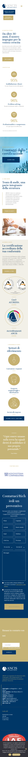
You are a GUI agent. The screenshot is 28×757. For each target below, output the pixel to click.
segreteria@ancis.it (11, 698)
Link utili (4, 716)
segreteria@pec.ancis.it (11, 700)
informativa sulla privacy (14, 647)
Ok (10, 754)
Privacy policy (5, 718)
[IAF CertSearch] (14, 734)
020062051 (11, 695)
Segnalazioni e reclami (7, 714)
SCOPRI (14, 304)
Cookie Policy (5, 719)
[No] (26, 749)
